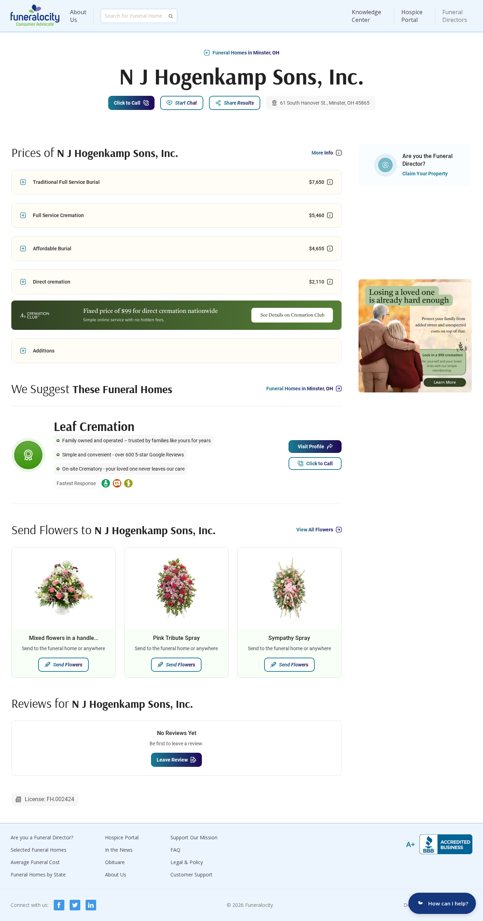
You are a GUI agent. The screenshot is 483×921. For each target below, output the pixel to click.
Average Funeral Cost (35, 862)
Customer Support (191, 874)
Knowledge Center (366, 16)
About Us (78, 16)
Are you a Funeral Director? (42, 837)
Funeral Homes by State (38, 874)
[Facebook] (59, 905)
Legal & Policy (186, 862)
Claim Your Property (425, 173)
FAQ (175, 849)
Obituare (115, 862)
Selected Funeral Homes (38, 849)
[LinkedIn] (91, 905)
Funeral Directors (454, 16)
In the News (119, 849)
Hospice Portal (412, 16)
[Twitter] (75, 905)
